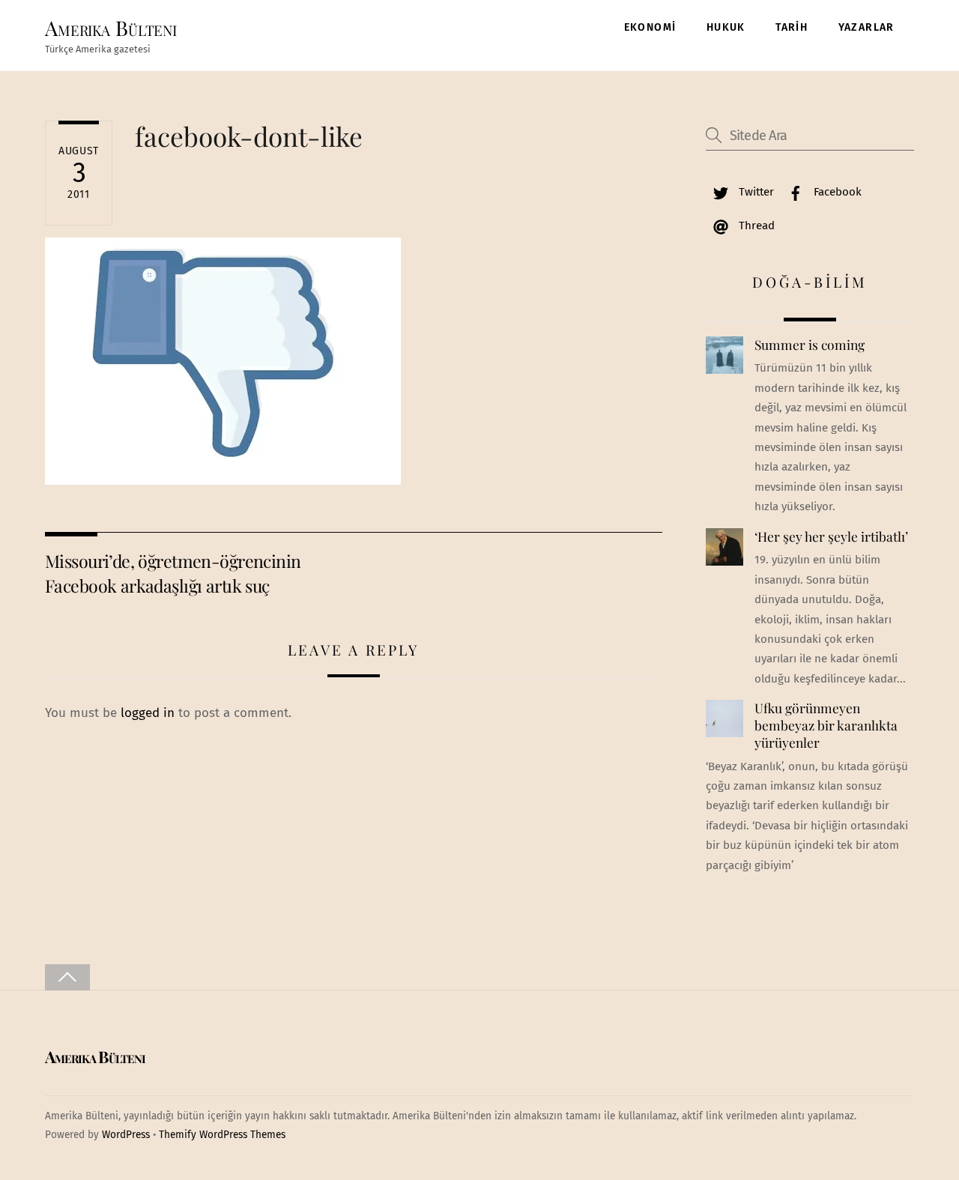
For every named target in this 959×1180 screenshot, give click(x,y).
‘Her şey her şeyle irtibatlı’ (831, 536)
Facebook (836, 192)
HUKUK (726, 27)
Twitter (755, 192)
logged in (148, 713)
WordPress (126, 1134)
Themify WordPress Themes (222, 1134)
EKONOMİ (650, 27)
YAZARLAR (866, 27)
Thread (755, 225)
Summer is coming (809, 344)
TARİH (791, 27)
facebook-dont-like (249, 136)
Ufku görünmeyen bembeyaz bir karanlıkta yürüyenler (826, 725)
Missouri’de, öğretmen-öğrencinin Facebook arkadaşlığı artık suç (172, 572)
